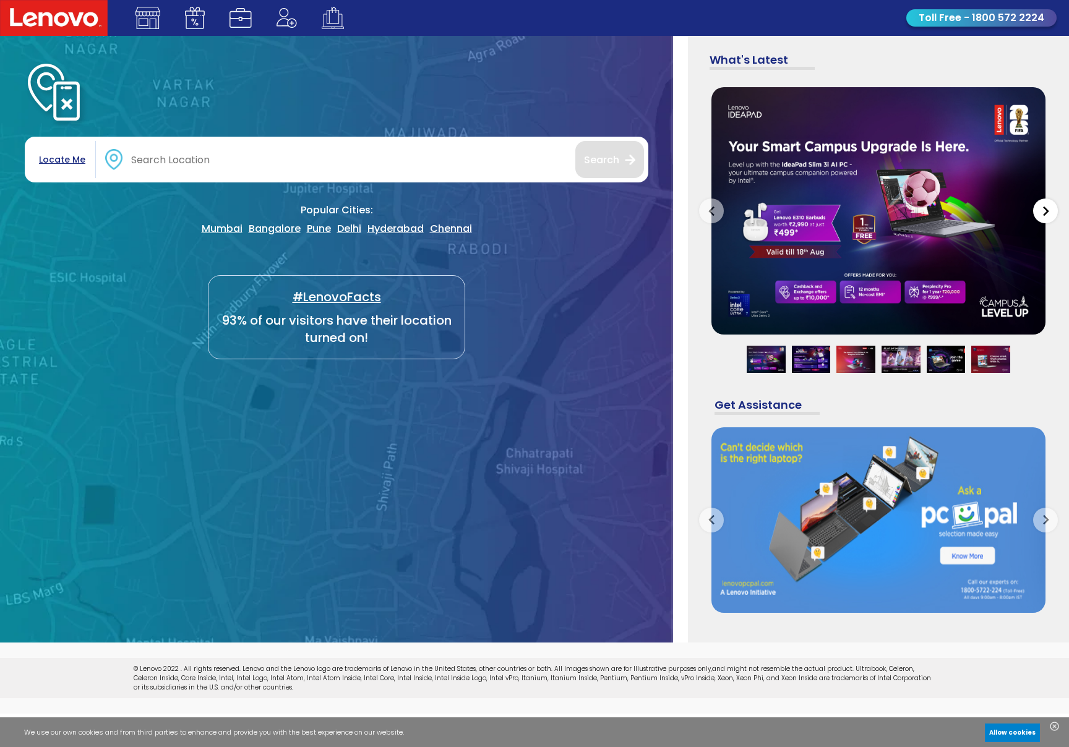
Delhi (349, 228)
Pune (319, 228)
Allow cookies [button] (1012, 732)
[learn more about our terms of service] (343, 735)
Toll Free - (981, 18)
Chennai (451, 228)
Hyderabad (395, 228)
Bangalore (275, 228)
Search (601, 160)
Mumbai (222, 228)
